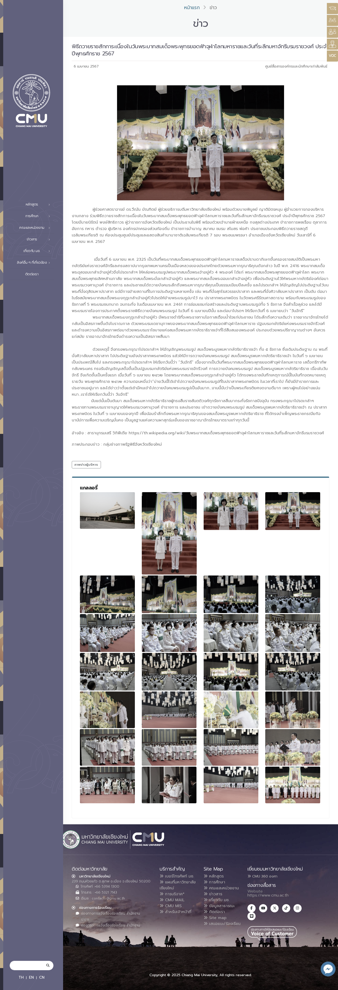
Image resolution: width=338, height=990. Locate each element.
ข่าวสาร (215, 894)
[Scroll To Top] (329, 984)
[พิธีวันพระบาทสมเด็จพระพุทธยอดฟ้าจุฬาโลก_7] (292, 747)
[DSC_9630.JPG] (169, 672)
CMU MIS (173, 906)
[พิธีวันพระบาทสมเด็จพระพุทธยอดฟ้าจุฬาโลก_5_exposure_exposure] (169, 747)
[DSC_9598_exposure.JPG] (107, 510)
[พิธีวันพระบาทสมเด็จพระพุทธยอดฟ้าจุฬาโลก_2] (231, 709)
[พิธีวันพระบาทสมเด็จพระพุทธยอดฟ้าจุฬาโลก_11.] (292, 785)
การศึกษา (216, 882)
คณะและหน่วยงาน (223, 888)
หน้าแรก (192, 7)
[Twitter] (274, 908)
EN (31, 977)
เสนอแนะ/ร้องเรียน (224, 924)
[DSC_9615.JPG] (231, 594)
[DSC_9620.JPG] (169, 633)
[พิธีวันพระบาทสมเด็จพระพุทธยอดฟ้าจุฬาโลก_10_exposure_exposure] (231, 785)
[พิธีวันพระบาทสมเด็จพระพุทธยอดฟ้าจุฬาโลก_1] (169, 709)
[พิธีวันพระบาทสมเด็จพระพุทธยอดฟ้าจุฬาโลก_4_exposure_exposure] (107, 747)
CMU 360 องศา (264, 876)
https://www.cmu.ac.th (268, 895)
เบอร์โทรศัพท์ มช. (179, 876)
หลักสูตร (216, 876)
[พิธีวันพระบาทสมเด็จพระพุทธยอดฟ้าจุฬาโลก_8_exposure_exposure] (107, 785)
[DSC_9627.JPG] (107, 672)
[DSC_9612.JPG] (169, 594)
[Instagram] (297, 908)
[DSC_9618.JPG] (107, 633)
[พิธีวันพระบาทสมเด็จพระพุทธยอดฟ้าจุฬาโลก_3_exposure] (292, 709)
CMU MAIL (174, 900)
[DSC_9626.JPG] (292, 633)
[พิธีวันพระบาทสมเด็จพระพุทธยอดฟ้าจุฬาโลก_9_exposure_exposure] (169, 785)
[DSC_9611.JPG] (107, 594)
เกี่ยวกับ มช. (218, 900)
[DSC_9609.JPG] (292, 511)
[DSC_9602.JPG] (169, 533)
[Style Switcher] (332, 20)
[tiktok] (286, 908)
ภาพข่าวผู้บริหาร (86, 464)
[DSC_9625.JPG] (231, 633)
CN (42, 977)
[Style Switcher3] (332, 8)
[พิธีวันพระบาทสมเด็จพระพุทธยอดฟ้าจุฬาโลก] (107, 709)
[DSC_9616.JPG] (292, 594)
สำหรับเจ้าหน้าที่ (177, 912)
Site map (217, 918)
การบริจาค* (174, 894)
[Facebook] (251, 908)
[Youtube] (263, 908)
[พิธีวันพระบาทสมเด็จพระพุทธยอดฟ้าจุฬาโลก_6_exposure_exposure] (231, 747)
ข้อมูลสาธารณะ (221, 906)
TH (21, 977)
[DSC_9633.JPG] (231, 672)
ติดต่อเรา (32, 274)
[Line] (251, 916)
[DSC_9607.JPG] (231, 511)
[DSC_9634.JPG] (292, 672)
